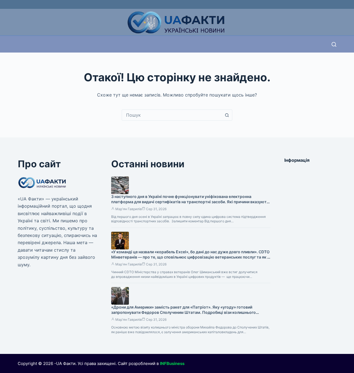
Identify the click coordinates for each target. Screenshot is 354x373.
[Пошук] (334, 44)
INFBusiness (172, 363)
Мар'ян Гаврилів (128, 209)
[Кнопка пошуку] (227, 115)
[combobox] (172, 115)
